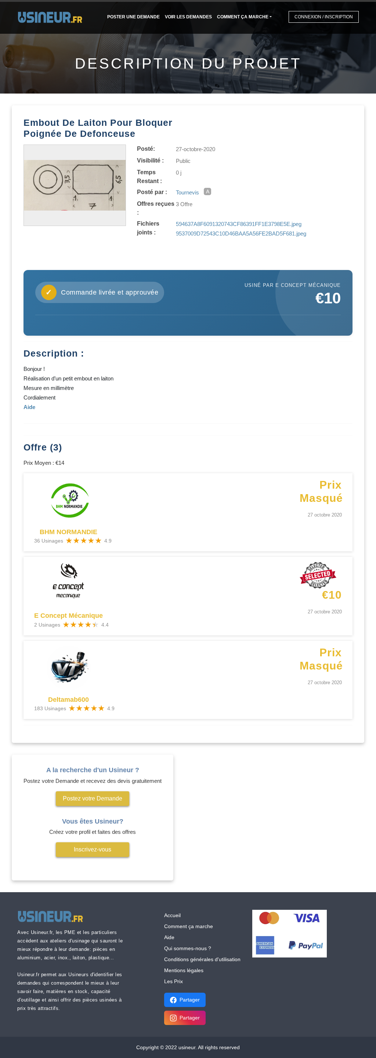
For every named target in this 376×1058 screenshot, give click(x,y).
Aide (169, 937)
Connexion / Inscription (323, 16)
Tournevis (187, 192)
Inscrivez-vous (92, 849)
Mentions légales (183, 970)
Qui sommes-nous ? (187, 948)
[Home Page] (52, 17)
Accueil (172, 915)
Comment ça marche (242, 16)
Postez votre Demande (92, 798)
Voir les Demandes (188, 16)
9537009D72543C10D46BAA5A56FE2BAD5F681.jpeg (241, 233)
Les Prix (173, 981)
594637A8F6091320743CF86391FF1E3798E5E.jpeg (238, 224)
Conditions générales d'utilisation (202, 959)
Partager (190, 1000)
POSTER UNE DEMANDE (133, 16)
